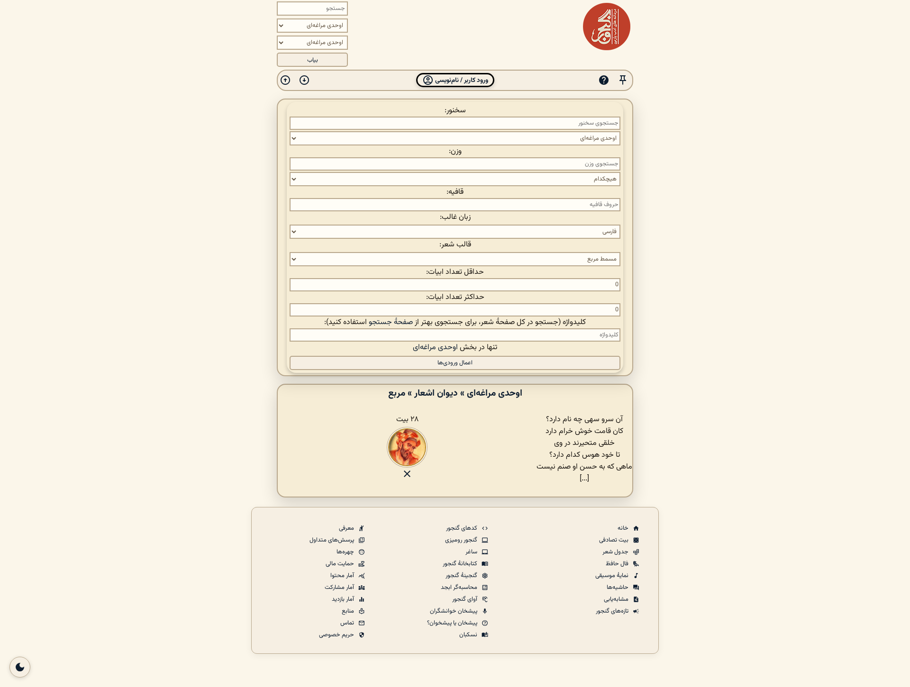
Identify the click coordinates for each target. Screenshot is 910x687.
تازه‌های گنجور (613, 611)
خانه (624, 528)
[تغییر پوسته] (19, 667)
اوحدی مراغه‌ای (435, 347)
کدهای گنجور (462, 528)
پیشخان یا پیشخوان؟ (453, 623)
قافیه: (455, 192)
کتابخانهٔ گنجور (461, 564)
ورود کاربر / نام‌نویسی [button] (461, 80)
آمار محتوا (342, 575)
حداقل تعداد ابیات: (455, 272)
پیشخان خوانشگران (454, 611)
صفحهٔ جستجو (391, 322)
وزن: (455, 151)
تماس (347, 623)
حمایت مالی (340, 564)
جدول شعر (616, 552)
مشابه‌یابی (617, 599)
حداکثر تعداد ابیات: (455, 297)
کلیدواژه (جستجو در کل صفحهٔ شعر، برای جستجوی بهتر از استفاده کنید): (455, 322)
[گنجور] (606, 26)
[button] (622, 80)
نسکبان (469, 635)
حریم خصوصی (337, 635)
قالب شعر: (455, 245)
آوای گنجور (465, 599)
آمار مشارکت (340, 587)
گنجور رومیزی (462, 540)
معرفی (347, 528)
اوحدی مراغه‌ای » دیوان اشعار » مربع (455, 393)
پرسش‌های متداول (332, 540)
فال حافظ (618, 564)
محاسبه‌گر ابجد (460, 587)
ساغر (472, 552)
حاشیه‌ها (618, 587)
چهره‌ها (346, 552)
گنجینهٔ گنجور (462, 575)
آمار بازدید (343, 599)
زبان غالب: (455, 217)
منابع (348, 611)
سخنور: (455, 111)
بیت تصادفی (614, 540)
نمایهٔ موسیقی (612, 575)
